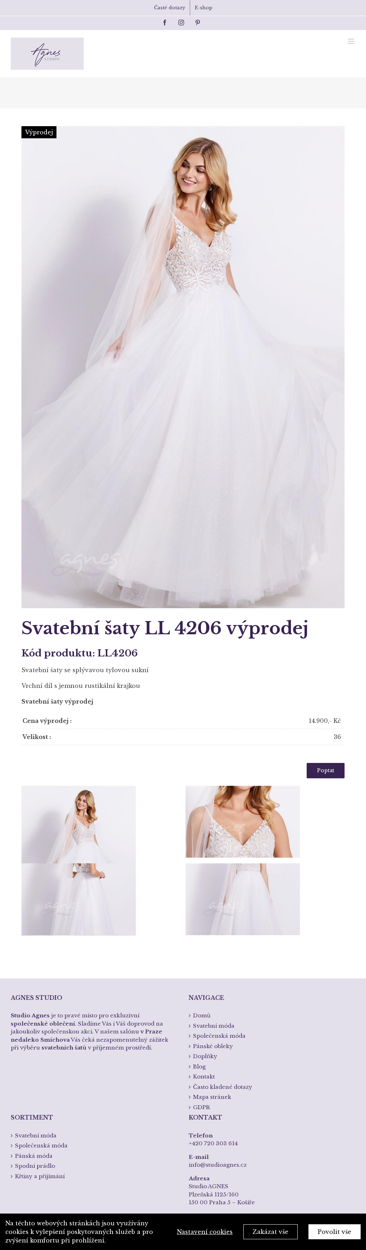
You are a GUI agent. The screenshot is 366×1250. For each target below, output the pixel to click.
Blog (199, 1066)
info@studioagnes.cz (218, 1164)
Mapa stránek (212, 1096)
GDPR (201, 1107)
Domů (202, 1015)
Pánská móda (34, 1155)
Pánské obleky (213, 1046)
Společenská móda (219, 1035)
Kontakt (204, 1076)
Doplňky (205, 1056)
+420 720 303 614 (213, 1143)
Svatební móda (213, 1025)
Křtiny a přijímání (40, 1176)
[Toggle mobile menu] (351, 41)
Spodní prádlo (35, 1165)
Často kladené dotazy (222, 1086)
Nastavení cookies (205, 1231)
